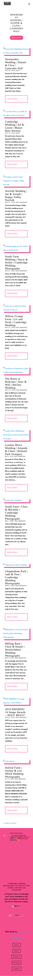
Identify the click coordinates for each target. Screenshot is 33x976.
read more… (13, 99)
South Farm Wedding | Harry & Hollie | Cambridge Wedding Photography (16, 262)
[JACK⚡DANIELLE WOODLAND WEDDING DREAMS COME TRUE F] (16, 866)
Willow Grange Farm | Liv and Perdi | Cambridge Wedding (15, 321)
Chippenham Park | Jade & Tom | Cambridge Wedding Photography (16, 577)
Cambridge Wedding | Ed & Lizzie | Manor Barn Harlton (14, 126)
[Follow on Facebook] (14, 926)
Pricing (16, 963)
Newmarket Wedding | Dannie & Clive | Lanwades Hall (16, 22)
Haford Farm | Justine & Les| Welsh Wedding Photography (14, 772)
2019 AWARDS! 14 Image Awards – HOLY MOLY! (15, 712)
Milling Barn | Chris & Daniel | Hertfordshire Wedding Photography (15, 649)
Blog (18, 70)
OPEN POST (16, 37)
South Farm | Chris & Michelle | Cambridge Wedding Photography (16, 512)
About (16, 951)
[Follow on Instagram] (18, 926)
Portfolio (16, 957)
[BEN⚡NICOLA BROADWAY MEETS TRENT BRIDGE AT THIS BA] (16, 850)
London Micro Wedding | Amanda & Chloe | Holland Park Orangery (16, 449)
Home (16, 945)
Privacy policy (16, 938)
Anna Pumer (23, 932)
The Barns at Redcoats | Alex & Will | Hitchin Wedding (16, 383)
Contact (16, 968)
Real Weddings (21, 202)
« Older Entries (9, 823)
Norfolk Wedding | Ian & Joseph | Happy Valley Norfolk (16, 195)
